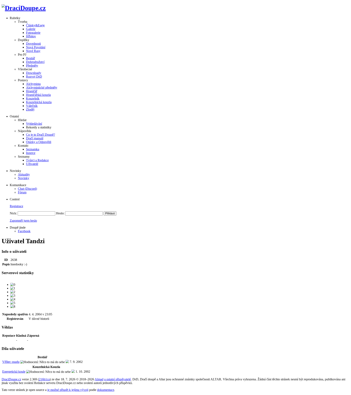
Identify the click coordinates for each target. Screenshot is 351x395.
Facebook (24, 231)
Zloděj (30, 109)
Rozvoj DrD (34, 76)
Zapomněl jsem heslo (23, 220)
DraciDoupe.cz (11, 379)
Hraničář (31, 91)
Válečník (32, 105)
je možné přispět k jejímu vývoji (67, 390)
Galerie (30, 29)
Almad (99, 379)
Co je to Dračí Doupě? (40, 134)
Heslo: (60, 213)
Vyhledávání (34, 123)
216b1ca (44, 379)
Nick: (13, 213)
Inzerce (30, 153)
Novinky (23, 178)
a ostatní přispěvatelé (117, 379)
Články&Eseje (35, 25)
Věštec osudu (11, 362)
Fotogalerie (33, 32)
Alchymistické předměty (41, 87)
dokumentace (105, 390)
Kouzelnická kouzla (39, 102)
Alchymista (33, 84)
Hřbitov (31, 36)
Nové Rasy (33, 51)
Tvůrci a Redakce (37, 160)
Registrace (16, 206)
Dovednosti (33, 43)
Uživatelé (32, 164)
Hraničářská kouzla (38, 95)
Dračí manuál (34, 138)
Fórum (22, 192)
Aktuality (24, 174)
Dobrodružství (35, 62)
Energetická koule (13, 371)
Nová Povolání (35, 47)
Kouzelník (32, 98)
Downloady (33, 73)
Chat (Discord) (27, 188)
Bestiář (30, 58)
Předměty (32, 65)
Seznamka (32, 149)
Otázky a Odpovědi (38, 142)
